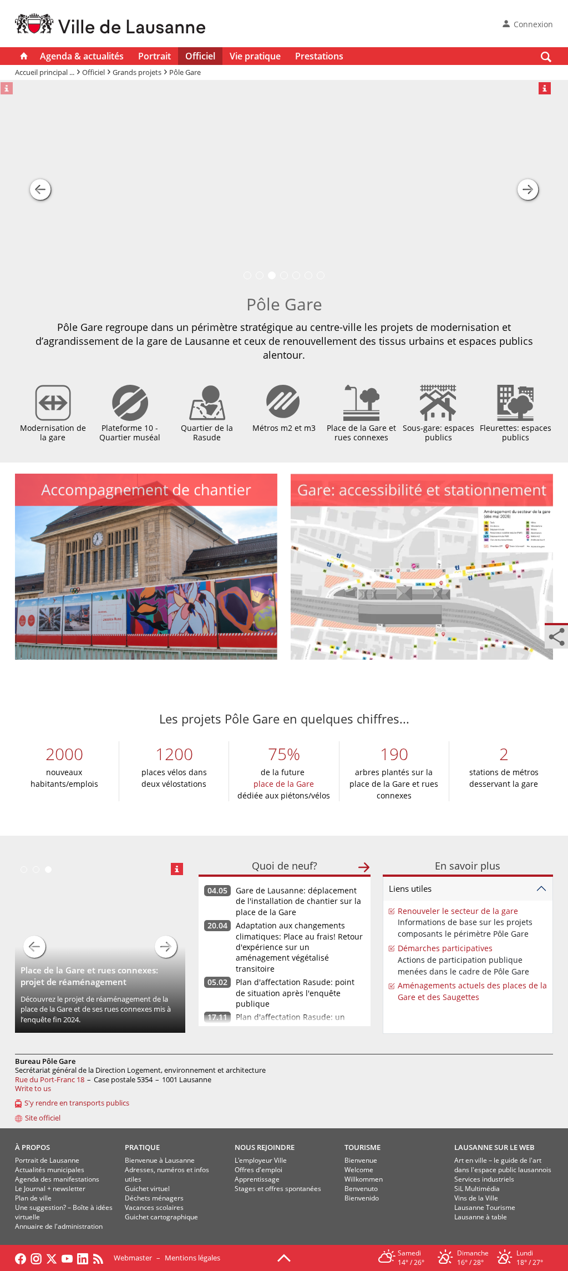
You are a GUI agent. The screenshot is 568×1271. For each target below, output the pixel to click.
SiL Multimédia (477, 1188)
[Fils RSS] (101, 1258)
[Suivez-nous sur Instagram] (36, 1258)
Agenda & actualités (82, 56)
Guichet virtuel (147, 1188)
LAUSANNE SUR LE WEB (494, 1147)
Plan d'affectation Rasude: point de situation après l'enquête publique (295, 993)
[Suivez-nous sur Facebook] (20, 1258)
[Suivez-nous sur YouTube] (67, 1258)
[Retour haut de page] (284, 1257)
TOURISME (362, 1147)
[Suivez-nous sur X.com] (51, 1258)
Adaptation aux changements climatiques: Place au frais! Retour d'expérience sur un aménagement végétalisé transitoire (299, 947)
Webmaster (133, 1258)
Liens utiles (410, 888)
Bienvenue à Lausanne (160, 1160)
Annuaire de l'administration (59, 1226)
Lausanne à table (480, 1217)
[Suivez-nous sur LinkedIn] (82, 1258)
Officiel (200, 56)
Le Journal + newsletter (50, 1188)
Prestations (319, 56)
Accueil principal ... (44, 72)
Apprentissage (257, 1179)
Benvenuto (361, 1188)
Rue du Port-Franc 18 (49, 1079)
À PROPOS (32, 1147)
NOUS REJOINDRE (265, 1147)
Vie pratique (255, 56)
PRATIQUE (142, 1147)
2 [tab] (36, 869)
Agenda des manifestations (57, 1179)
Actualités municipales (49, 1169)
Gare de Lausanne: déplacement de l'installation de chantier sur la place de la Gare (298, 901)
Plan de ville (33, 1198)
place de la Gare (283, 783)
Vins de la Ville (476, 1198)
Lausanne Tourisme (484, 1207)
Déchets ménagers (154, 1198)
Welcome (358, 1169)
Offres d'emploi (258, 1169)
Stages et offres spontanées (278, 1188)
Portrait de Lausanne (47, 1160)
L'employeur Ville (261, 1160)
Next (166, 947)
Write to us (33, 1088)
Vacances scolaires (154, 1207)
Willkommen (363, 1179)
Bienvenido (361, 1198)
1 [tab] (24, 869)
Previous (34, 947)
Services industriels (484, 1179)
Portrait (154, 56)
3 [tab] (48, 869)
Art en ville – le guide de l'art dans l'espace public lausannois (502, 1165)
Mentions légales (192, 1258)
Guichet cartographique (161, 1217)
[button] (40, 184)
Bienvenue (360, 1160)
